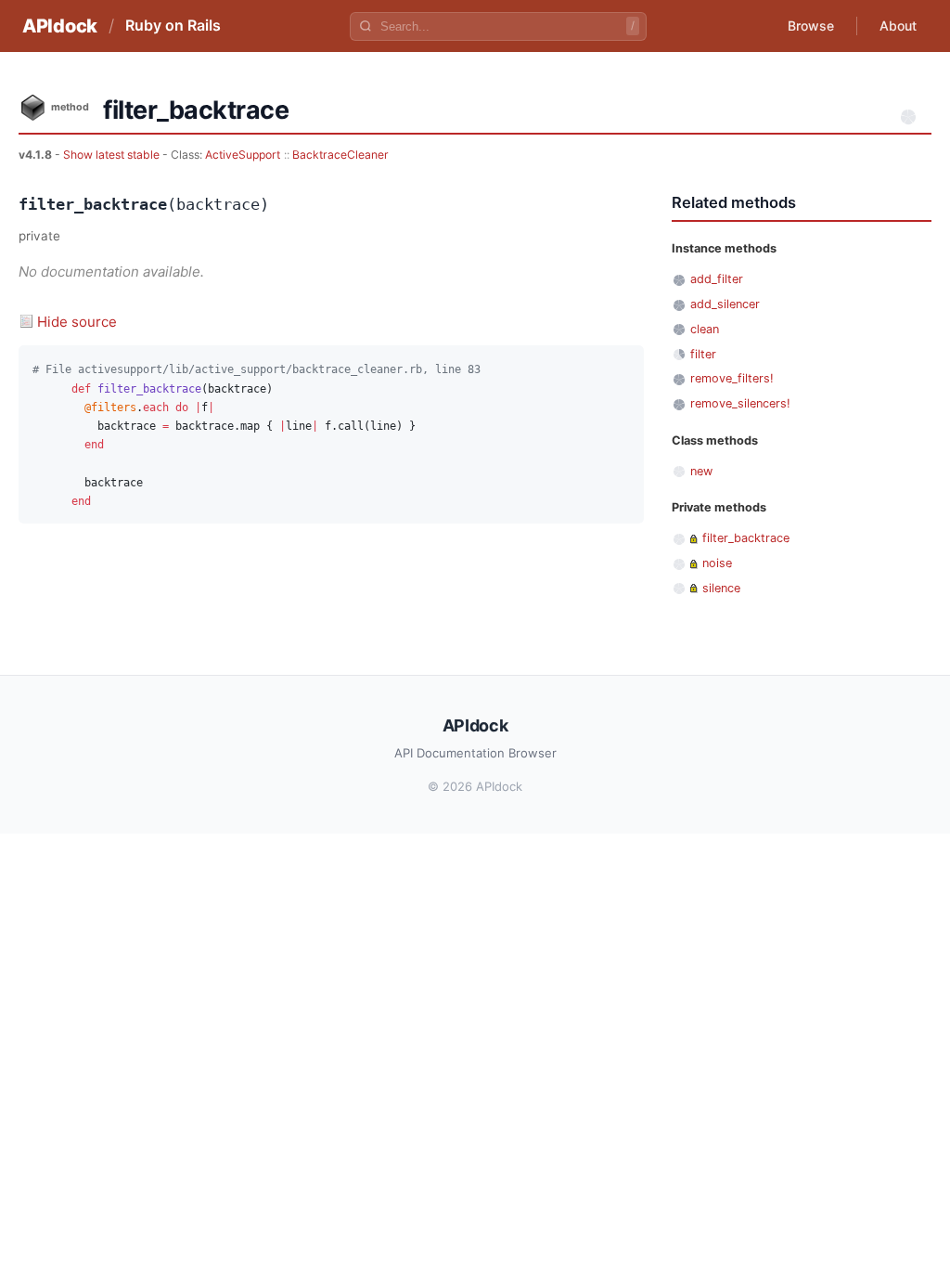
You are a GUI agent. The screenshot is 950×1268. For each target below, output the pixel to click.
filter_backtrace (746, 538)
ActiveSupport (242, 155)
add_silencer (725, 304)
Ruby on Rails (173, 25)
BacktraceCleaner (340, 155)
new (701, 471)
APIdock (59, 26)
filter (703, 354)
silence (721, 588)
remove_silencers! (740, 403)
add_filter (716, 279)
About (898, 25)
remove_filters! (732, 378)
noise (717, 563)
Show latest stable (112, 155)
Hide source (77, 321)
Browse (811, 25)
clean (704, 329)
